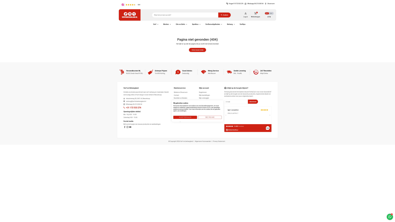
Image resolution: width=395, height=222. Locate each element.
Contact (176, 95)
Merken (166, 24)
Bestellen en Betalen (180, 98)
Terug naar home (197, 50)
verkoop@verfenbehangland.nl (136, 101)
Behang (230, 24)
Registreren (203, 92)
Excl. (271, 13)
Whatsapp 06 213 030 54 (255, 3)
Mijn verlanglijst (204, 98)
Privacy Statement (219, 141)
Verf (154, 24)
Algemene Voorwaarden (203, 141)
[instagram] (127, 127)
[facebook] (124, 127)
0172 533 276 (239, 3)
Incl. (267, 13)
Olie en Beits (180, 24)
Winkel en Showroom (181, 92)
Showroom (271, 3)
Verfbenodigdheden (212, 24)
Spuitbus (195, 24)
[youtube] (130, 127)
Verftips (242, 24)
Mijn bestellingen (204, 95)
